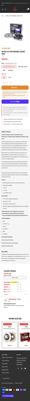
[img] (12, 299)
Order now (15, 87)
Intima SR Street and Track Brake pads (10, 243)
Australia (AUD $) (6, 378)
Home (3, 15)
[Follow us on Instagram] (21, 368)
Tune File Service (5, 360)
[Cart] (27, 9)
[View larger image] (15, 31)
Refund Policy (5, 366)
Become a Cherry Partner (7, 357)
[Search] (5, 9)
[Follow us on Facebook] (18, 368)
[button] (7, 282)
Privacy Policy (5, 363)
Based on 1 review (7, 275)
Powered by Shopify (18, 383)
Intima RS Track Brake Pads (7, 246)
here (9, 114)
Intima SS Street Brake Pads (8, 240)
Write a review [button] (15, 277)
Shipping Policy (5, 369)
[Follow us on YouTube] (25, 368)
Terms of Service (5, 372)
